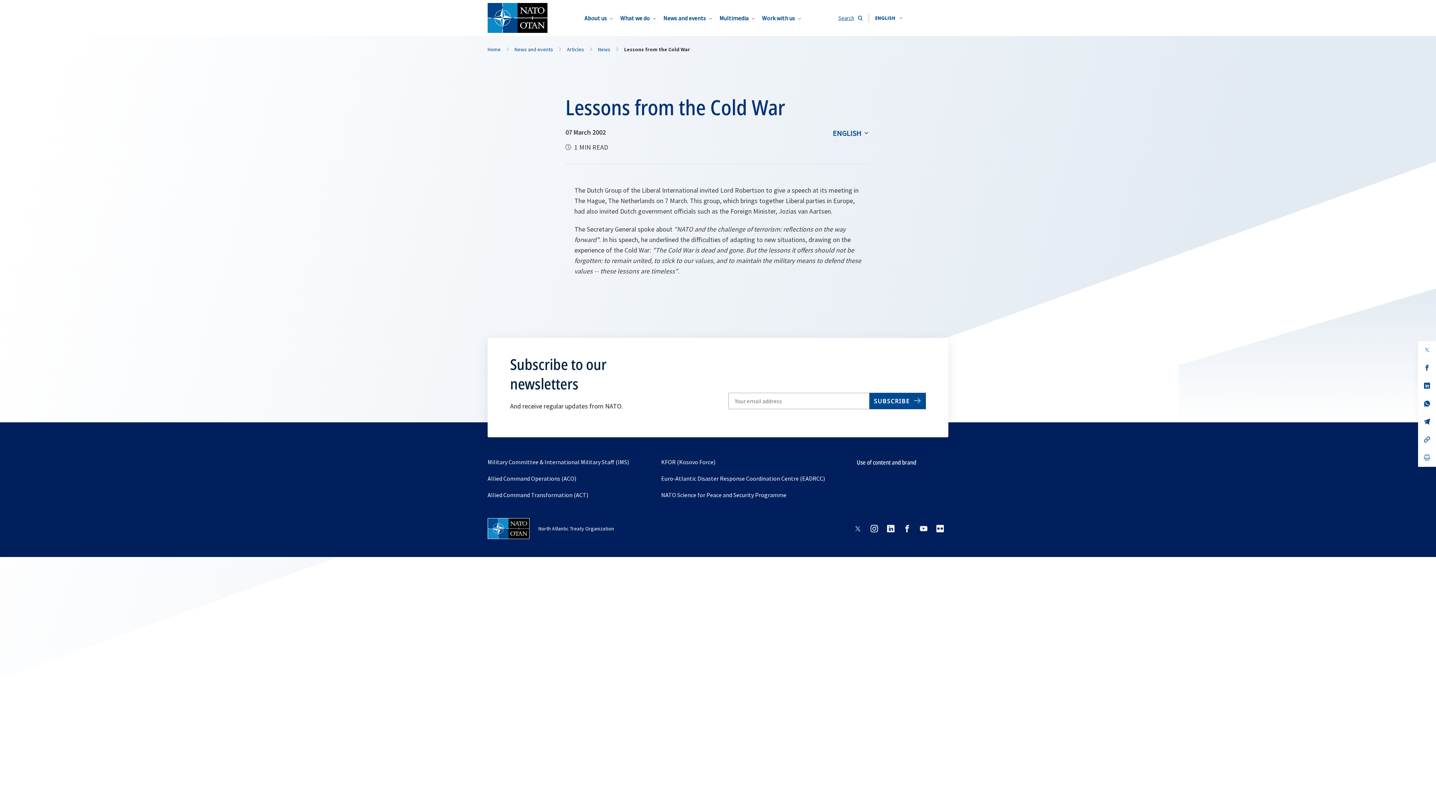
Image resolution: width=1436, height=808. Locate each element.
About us (595, 18)
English (847, 133)
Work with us (778, 18)
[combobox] (888, 17)
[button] (888, 17)
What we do (635, 18)
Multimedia (734, 18)
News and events (684, 18)
